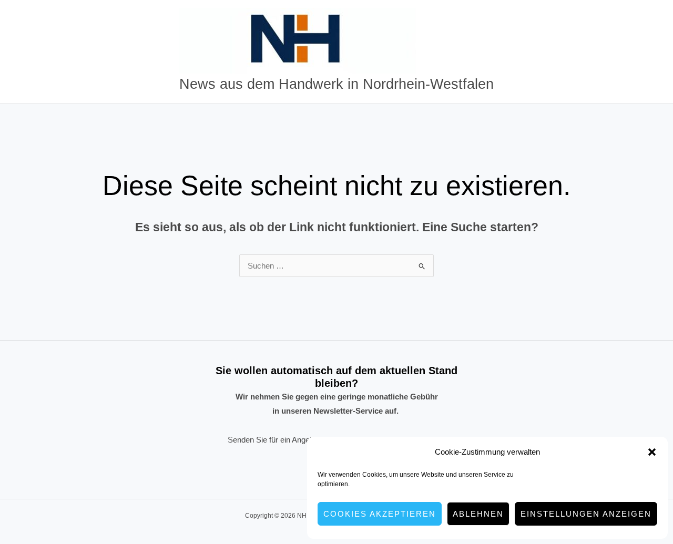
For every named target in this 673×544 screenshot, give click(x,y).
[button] (652, 452)
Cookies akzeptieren (379, 513)
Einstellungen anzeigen (586, 513)
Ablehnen (478, 513)
